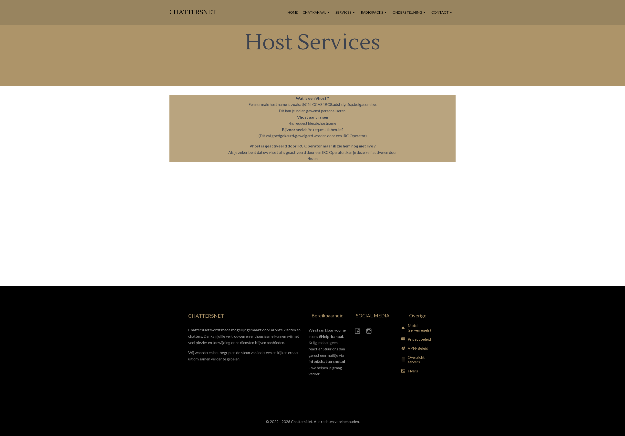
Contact (440, 12)
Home (293, 12)
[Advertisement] (28, 228)
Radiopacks (372, 12)
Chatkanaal (314, 12)
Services (343, 12)
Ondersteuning (407, 12)
